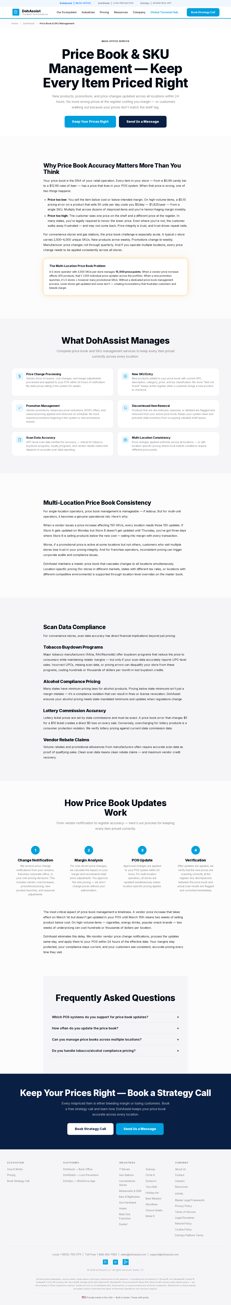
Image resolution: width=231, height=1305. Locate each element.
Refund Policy (183, 1223)
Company (139, 12)
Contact (179, 1175)
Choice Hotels (154, 1210)
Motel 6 (150, 1216)
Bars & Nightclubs (129, 1196)
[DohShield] (115, 1262)
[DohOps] (125, 1262)
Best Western (154, 1198)
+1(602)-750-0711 (70, 1254)
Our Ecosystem (67, 12)
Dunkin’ (123, 1224)
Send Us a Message (143, 121)
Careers (180, 1180)
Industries (88, 12)
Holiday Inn (152, 1192)
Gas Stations (126, 1175)
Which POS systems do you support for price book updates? (115, 1017)
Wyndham (152, 1204)
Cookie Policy (183, 1229)
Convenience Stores (127, 1182)
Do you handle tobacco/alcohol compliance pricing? (115, 1051)
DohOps (155, 3)
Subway (150, 1169)
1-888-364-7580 (107, 1254)
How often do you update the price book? (115, 1028)
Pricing (104, 12)
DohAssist (75, 3)
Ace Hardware (127, 1202)
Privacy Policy (183, 1205)
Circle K (150, 1175)
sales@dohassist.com (133, 1254)
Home (15, 23)
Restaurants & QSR (130, 1190)
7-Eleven (124, 1169)
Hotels (123, 1208)
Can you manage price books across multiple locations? (115, 1039)
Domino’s (151, 1180)
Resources (121, 12)
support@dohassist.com (164, 1254)
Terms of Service (185, 1211)
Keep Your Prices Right (90, 121)
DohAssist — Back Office (78, 1169)
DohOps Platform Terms (189, 1235)
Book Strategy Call (203, 12)
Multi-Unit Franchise (125, 1216)
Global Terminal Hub (164, 12)
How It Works (15, 1169)
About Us (180, 1169)
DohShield (115, 3)
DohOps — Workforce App (79, 1180)
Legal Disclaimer (184, 1217)
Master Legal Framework (189, 1200)
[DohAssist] (105, 1262)
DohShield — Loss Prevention (81, 1175)
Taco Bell (151, 1186)
